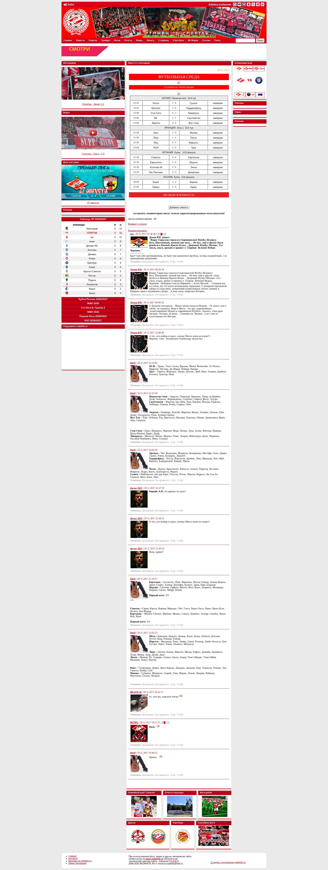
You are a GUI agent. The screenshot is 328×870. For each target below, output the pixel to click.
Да (173, 261)
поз (132, 234)
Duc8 (132, 363)
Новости (80, 40)
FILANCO (174, 861)
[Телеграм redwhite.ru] (235, 4)
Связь (217, 40)
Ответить (136, 261)
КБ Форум (193, 40)
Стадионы (163, 40)
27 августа (93, 202)
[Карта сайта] (258, 4)
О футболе (178, 40)
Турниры (105, 40)
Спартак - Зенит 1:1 (93, 104)
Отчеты (128, 40)
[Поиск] (253, 4)
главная (72, 856)
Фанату (150, 40)
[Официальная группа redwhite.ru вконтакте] (244, 4)
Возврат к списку (137, 224)
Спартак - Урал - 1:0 (93, 153)
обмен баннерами (77, 863)
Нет (181, 261)
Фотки (117, 40)
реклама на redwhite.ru (80, 861)
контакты (73, 858)
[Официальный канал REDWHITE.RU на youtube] (239, 4)
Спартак (93, 40)
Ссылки (206, 40)
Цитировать (148, 261)
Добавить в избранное (220, 4)
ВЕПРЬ (134, 722)
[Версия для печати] (262, 4)
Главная (68, 40)
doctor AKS (136, 488)
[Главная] (249, 4)
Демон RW (136, 269)
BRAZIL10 (135, 692)
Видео (139, 40)
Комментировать (137, 230)
